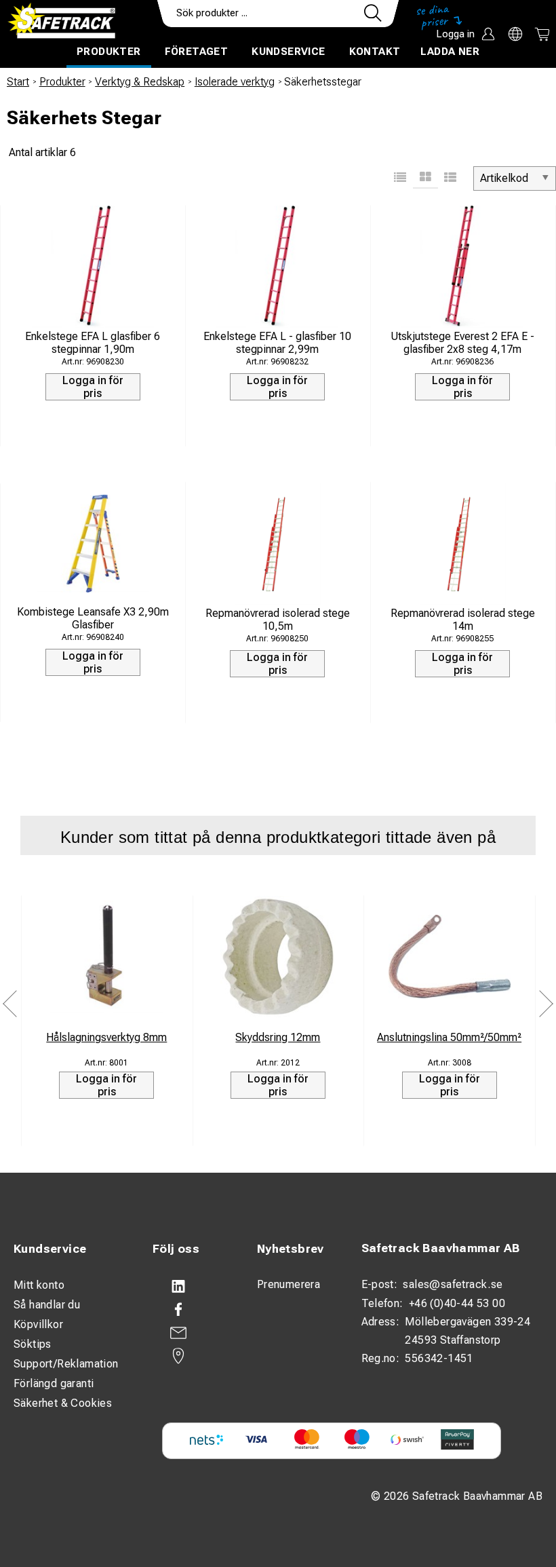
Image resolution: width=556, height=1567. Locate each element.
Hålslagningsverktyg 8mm (106, 1037)
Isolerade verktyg (235, 81)
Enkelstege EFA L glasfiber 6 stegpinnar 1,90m (92, 343)
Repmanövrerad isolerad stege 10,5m (277, 620)
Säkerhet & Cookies (63, 1403)
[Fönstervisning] (425, 178)
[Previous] (10, 1004)
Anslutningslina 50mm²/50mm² (449, 1037)
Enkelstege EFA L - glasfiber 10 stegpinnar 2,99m (277, 343)
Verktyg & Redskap (139, 81)
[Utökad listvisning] (450, 178)
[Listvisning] (400, 178)
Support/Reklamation (66, 1363)
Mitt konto (39, 1285)
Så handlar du (47, 1304)
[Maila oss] (191, 1333)
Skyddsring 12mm (277, 1037)
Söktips (33, 1344)
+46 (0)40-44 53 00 (457, 1303)
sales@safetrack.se (452, 1284)
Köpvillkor (38, 1324)
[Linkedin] (191, 1287)
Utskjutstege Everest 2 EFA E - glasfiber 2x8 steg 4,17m (462, 343)
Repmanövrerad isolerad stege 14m (463, 620)
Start (18, 81)
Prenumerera (288, 1284)
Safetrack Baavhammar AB (440, 1248)
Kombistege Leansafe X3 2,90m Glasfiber (93, 618)
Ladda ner (449, 51)
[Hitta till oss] (191, 1356)
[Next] (546, 1004)
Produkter (109, 51)
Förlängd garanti (54, 1383)
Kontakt (375, 51)
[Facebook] (191, 1310)
